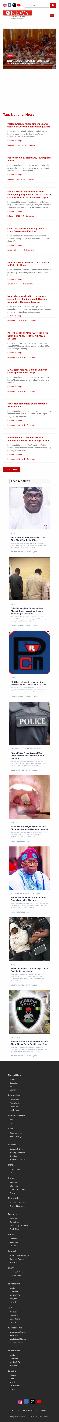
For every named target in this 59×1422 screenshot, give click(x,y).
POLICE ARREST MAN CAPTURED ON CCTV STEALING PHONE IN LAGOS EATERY (27, 336)
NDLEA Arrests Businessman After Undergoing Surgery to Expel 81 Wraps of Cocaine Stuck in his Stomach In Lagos (29, 195)
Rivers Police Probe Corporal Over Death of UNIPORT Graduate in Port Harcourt (27, 755)
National (24, 893)
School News (35, 748)
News (18, 92)
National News (17, 748)
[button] (52, 15)
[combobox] (37, 5)
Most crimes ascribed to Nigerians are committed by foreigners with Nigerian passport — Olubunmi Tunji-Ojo (27, 299)
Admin (13, 841)
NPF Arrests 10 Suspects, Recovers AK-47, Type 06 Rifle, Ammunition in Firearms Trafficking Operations (29, 100)
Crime (10, 92)
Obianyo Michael (16, 107)
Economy (15, 893)
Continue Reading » (14, 141)
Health (14, 822)
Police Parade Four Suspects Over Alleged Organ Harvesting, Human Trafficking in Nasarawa (27, 611)
